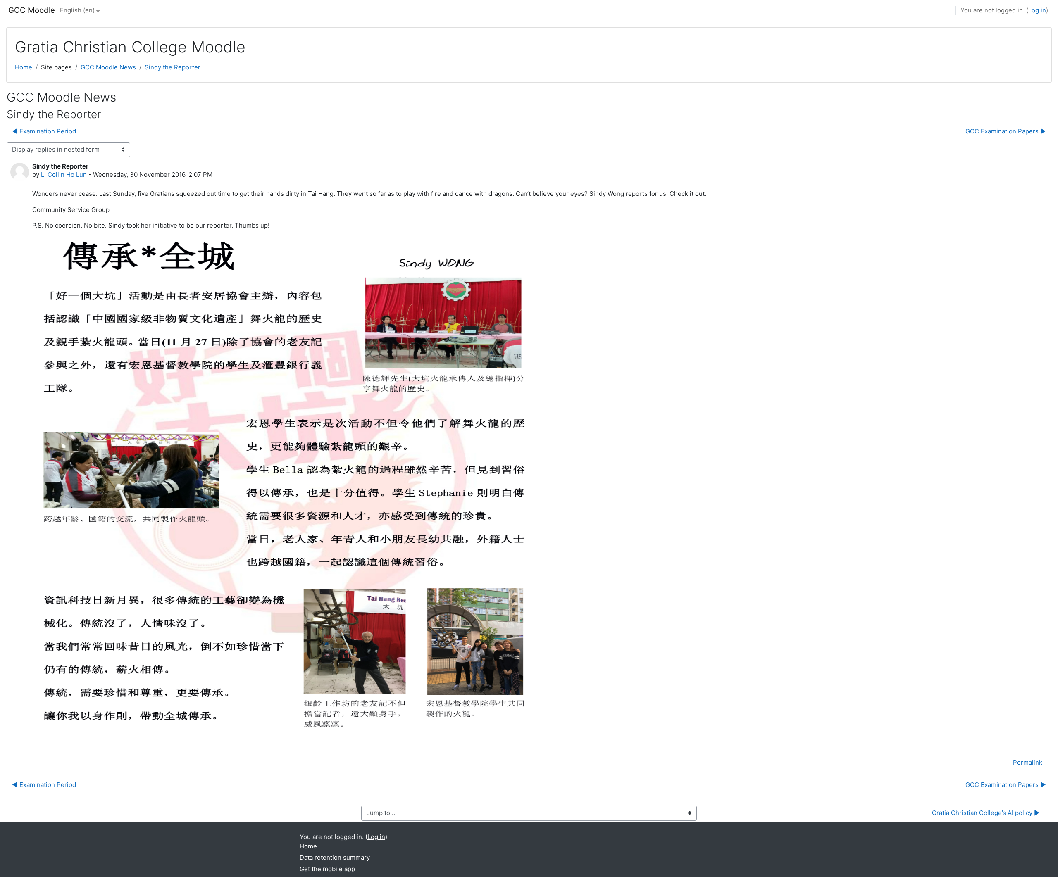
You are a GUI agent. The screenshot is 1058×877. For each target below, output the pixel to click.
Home (23, 67)
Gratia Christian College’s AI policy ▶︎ (986, 813)
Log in (1037, 10)
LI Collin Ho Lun (64, 174)
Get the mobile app (327, 869)
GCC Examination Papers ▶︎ (1005, 131)
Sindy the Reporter (172, 67)
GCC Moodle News (108, 67)
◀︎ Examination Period (44, 131)
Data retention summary (335, 857)
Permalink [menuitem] (1027, 762)
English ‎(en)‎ (77, 10)
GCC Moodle (31, 10)
